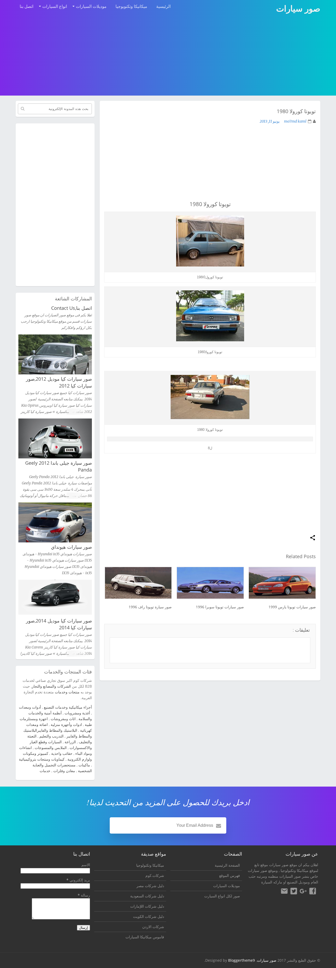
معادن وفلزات (64, 770)
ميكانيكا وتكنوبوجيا (131, 6)
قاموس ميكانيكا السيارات (144, 936)
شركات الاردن (153, 926)
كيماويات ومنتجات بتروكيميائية (42, 759)
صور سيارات (266, 960)
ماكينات (84, 764)
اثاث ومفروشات (63, 718)
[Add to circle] (303, 892)
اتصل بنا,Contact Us (71, 308)
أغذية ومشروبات (77, 712)
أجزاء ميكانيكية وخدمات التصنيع (68, 707)
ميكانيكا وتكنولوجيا (294, 870)
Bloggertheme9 (241, 960)
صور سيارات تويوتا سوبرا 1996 (220, 606)
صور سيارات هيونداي (71, 547)
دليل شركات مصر (150, 885)
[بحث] (22, 108)
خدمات (45, 770)
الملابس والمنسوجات (51, 747)
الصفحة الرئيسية (227, 865)
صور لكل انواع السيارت (222, 895)
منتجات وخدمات (67, 691)
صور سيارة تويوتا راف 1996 (150, 606)
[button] (312, 538)
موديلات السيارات (91, 6)
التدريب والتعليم (51, 736)
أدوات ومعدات (30, 707)
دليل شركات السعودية (147, 895)
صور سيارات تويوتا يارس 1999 (292, 606)
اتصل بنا (26, 6)
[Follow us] (294, 892)
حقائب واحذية (61, 753)
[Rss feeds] (284, 892)
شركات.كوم (154, 875)
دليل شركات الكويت (148, 916)
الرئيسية (163, 6)
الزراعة (70, 741)
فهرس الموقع (229, 875)
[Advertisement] (168, 55)
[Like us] (313, 892)
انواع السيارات (54, 6)
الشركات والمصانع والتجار (51, 686)
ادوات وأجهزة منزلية (66, 724)
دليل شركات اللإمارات (147, 906)
